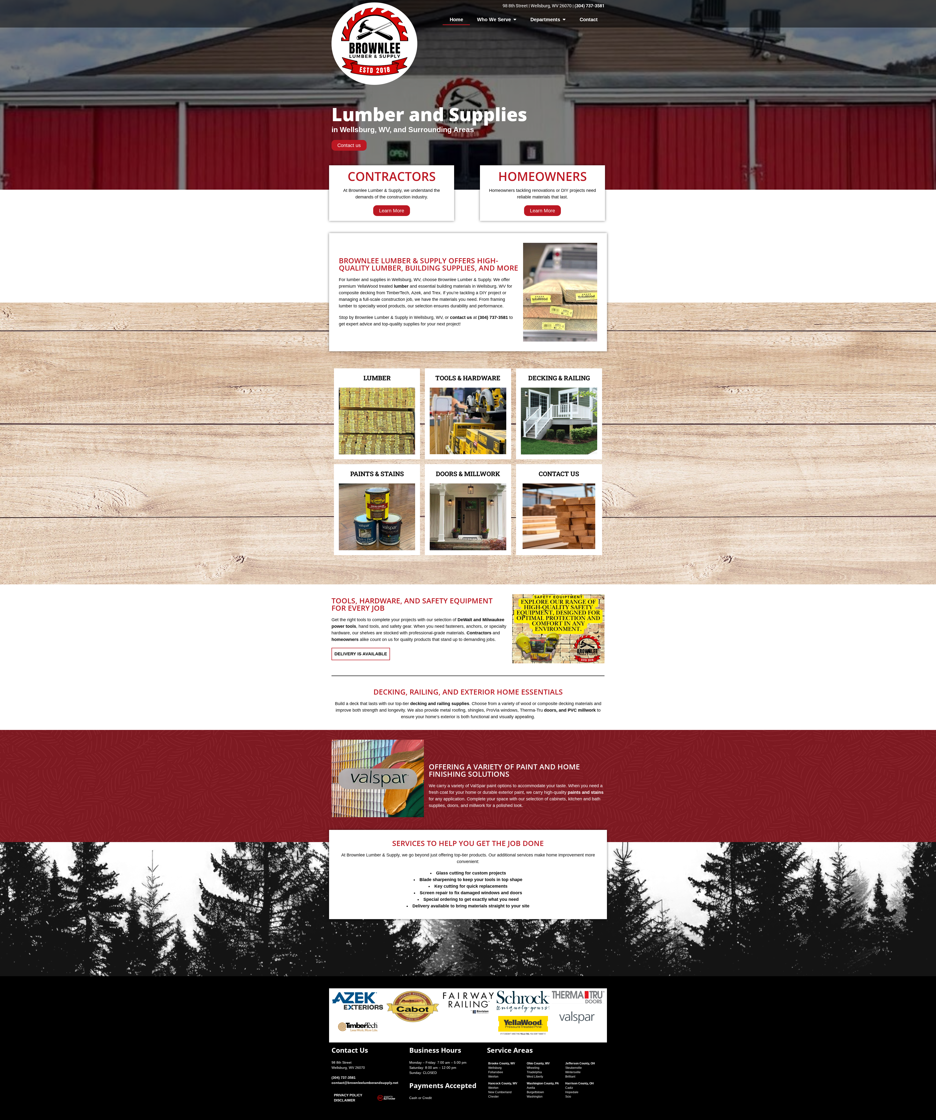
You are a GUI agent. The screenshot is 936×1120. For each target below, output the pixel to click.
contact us (461, 317)
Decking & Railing (559, 378)
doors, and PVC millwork (570, 710)
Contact (589, 19)
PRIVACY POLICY (348, 1095)
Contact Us (559, 474)
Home (456, 19)
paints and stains (586, 792)
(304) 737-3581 (589, 5)
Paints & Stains (377, 474)
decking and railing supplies (439, 703)
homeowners (345, 639)
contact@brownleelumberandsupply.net (365, 1083)
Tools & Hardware (467, 378)
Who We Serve (494, 19)
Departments (545, 19)
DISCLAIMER (344, 1100)
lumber (401, 286)
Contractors (479, 632)
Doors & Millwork (468, 474)
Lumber (377, 378)
